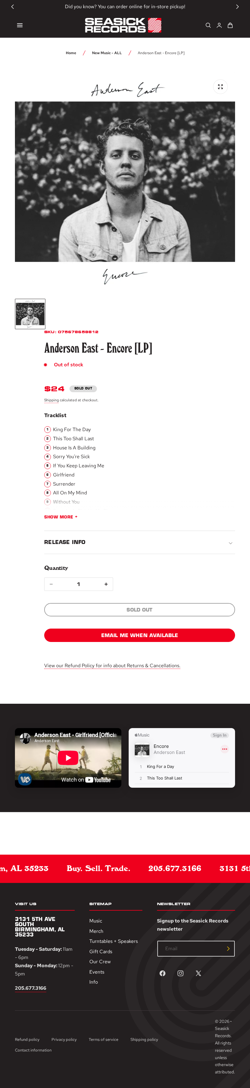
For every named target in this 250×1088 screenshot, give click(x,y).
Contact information (33, 1050)
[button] (20, 25)
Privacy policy (64, 1039)
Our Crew (100, 961)
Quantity (56, 567)
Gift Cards (100, 951)
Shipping (51, 400)
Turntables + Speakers (113, 941)
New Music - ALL (107, 53)
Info (93, 982)
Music (95, 921)
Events (96, 971)
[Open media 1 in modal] (220, 86)
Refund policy (27, 1039)
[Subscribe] (228, 948)
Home (71, 53)
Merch (96, 931)
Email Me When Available (139, 635)
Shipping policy (144, 1039)
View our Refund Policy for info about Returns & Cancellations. (112, 665)
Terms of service (103, 1039)
